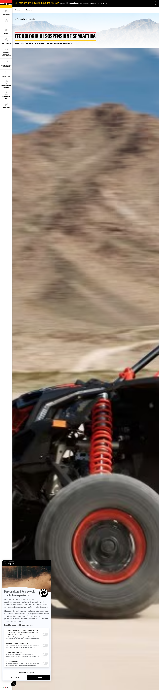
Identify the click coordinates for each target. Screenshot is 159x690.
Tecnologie (30, 10)
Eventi (17, 10)
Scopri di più (102, 3)
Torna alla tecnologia (26, 19)
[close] (155, 3)
